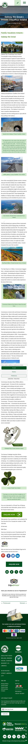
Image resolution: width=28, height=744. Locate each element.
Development (15, 741)
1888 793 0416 (19, 687)
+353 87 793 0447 (19, 693)
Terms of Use (4, 687)
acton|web (23, 741)
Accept (14, 367)
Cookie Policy (10, 378)
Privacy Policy (16, 378)
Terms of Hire (4, 685)
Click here (4, 594)
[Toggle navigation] (24, 3)
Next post (22, 603)
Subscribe (5, 713)
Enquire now (14, 564)
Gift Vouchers (4, 689)
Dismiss (14, 371)
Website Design (6, 741)
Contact (3, 690)
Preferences (14, 375)
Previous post (6, 603)
